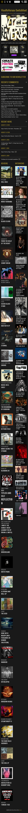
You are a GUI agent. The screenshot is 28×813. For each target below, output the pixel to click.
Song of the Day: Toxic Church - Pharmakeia (10, 89)
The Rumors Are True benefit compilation (9, 109)
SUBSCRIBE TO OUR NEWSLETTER (13, 76)
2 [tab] (4, 70)
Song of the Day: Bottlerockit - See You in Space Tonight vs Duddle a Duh (13, 106)
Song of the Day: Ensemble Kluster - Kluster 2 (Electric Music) (13, 115)
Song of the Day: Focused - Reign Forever (9, 91)
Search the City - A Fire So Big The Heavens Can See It (12, 96)
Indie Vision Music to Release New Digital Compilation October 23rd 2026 (13, 94)
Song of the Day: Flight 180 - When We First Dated (11, 104)
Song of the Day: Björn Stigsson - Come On (10, 136)
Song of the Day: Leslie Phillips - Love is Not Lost (11, 111)
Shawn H (12, 13)
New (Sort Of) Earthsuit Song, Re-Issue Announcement (12, 87)
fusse (20, 809)
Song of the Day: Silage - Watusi (7, 85)
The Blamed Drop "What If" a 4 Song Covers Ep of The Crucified (12, 99)
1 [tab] (2, 70)
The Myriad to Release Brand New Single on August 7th (12, 102)
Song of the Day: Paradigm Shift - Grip (9, 113)
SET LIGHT (17, 1)
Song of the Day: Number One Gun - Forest (9, 117)
